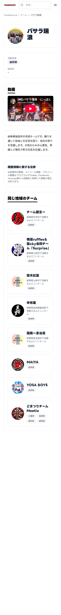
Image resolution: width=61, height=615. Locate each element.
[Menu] (55, 5)
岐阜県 (13, 62)
